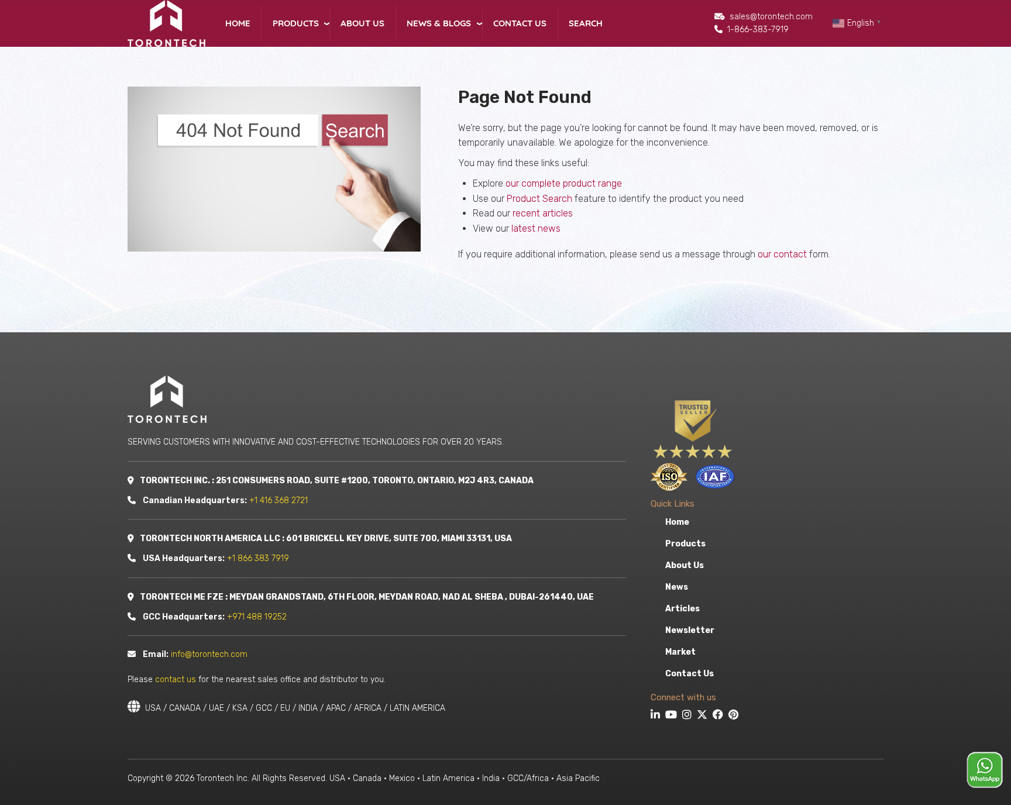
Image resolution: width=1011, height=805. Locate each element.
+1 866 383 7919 (258, 558)
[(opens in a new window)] (657, 716)
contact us (175, 679)
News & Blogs (439, 23)
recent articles (543, 213)
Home (237, 23)
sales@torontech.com (771, 17)
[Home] (166, 22)
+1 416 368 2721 (278, 500)
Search (586, 23)
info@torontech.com (209, 654)
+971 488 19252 (257, 617)
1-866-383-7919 (758, 30)
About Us (362, 23)
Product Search (539, 198)
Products (296, 23)
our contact (782, 254)
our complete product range (564, 183)
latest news (535, 228)
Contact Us (519, 23)
